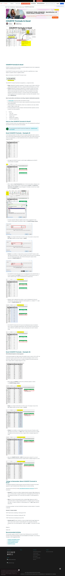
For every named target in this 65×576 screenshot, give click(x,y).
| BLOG (5, 3)
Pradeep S (10, 23)
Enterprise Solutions (37, 551)
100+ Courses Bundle (26, 3)
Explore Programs (36, 554)
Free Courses (18, 3)
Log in (58, 3)
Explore (11, 3)
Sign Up (61, 3)
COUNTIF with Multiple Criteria (14, 539)
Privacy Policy (3, 574)
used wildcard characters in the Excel (27, 488)
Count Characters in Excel (13, 542)
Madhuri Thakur (19, 23)
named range (10, 100)
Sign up (34, 559)
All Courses (33, 3)
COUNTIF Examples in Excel (13, 540)
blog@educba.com (60, 6)
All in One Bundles (36, 557)
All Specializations (41, 3)
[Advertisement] (50, 33)
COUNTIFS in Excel (11, 543)
